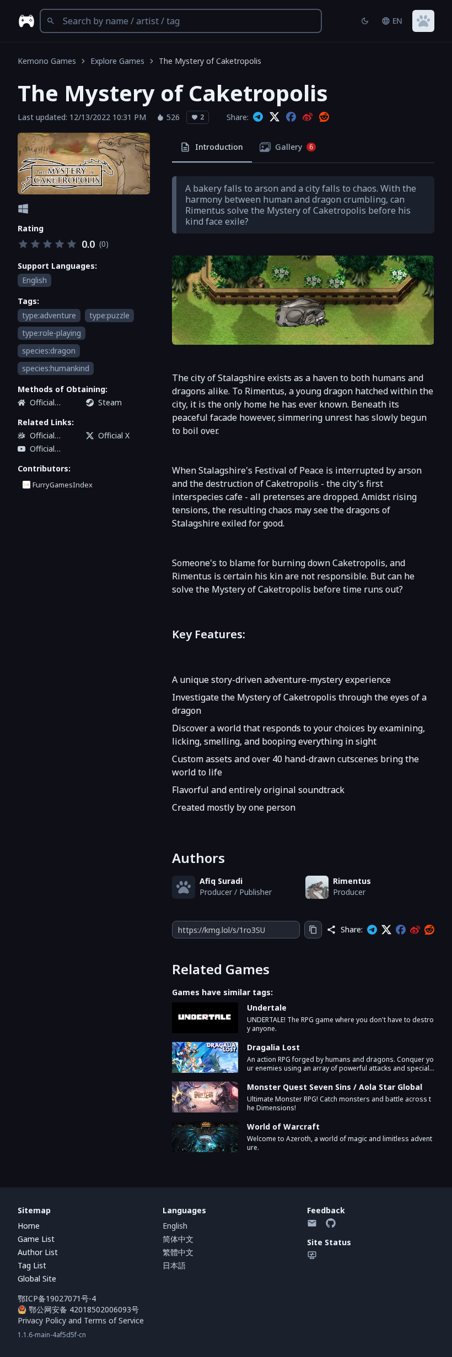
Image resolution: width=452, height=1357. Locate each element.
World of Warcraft (283, 1126)
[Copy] (313, 929)
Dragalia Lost (273, 1047)
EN (397, 20)
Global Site (37, 1278)
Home (29, 1225)
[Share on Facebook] (291, 117)
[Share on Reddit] (324, 117)
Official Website (44, 402)
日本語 (174, 1265)
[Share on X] (274, 117)
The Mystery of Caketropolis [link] (210, 61)
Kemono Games (47, 61)
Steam (110, 402)
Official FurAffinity (48, 435)
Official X (114, 435)
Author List (38, 1252)
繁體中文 (178, 1252)
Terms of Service (114, 1320)
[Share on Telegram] (258, 117)
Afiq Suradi (221, 881)
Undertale (267, 1007)
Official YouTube (45, 448)
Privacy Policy (42, 1320)
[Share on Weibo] (308, 117)
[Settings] (423, 21)
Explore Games (117, 61)
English (175, 1225)
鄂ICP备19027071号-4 (57, 1298)
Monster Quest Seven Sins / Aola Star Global (334, 1087)
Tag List (32, 1265)
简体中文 (178, 1239)
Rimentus (352, 881)
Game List (36, 1239)
